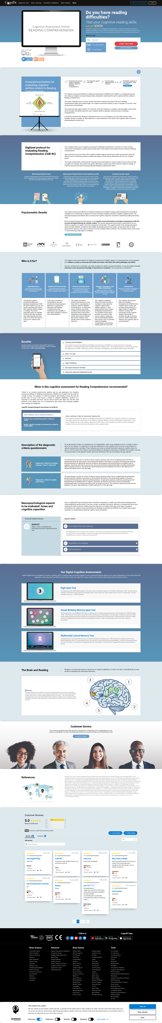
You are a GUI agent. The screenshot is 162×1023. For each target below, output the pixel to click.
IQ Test (113, 998)
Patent (113, 959)
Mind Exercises (115, 980)
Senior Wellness (55, 959)
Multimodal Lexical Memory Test (77, 635)
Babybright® (115, 963)
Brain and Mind (34, 953)
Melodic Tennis (77, 984)
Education (114, 957)
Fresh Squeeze (96, 969)
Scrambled (76, 986)
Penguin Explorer (97, 957)
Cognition (32, 963)
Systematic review (56, 967)
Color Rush (76, 992)
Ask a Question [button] (116, 833)
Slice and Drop (96, 984)
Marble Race (76, 982)
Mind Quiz (114, 976)
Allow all (142, 1006)
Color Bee (95, 961)
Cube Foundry (96, 967)
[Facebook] (68, 938)
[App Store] (125, 938)
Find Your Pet (77, 988)
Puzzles (94, 955)
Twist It (94, 986)
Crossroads (95, 965)
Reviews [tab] (28, 836)
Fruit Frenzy (76, 955)
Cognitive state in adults (58, 965)
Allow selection (143, 1012)
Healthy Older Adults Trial (58, 955)
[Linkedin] (84, 938)
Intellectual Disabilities (36, 967)
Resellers (113, 965)
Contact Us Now (81, 736)
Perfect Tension (96, 982)
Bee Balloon (95, 963)
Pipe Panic (76, 957)
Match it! (75, 976)
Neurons (32, 957)
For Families (114, 951)
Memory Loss (33, 965)
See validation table (73, 234)
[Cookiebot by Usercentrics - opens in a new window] (16, 1019)
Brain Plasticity (34, 959)
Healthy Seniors (56, 961)
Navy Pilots (54, 957)
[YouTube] (76, 938)
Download (127, 85)
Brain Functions (34, 969)
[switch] (57, 1019)
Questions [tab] (40, 836)
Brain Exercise (115, 972)
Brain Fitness (33, 961)
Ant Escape (76, 965)
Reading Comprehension (118, 992)
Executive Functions (35, 972)
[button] (38, 870)
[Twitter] (72, 938)
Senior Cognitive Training (58, 963)
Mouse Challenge (97, 980)
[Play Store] (111, 938)
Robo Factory (77, 963)
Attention (32, 980)
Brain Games (115, 984)
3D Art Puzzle (77, 994)
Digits (93, 959)
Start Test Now (126, 44)
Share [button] (30, 868)
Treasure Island (77, 967)
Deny (142, 1017)
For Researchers (116, 955)
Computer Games (56, 953)
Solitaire (75, 961)
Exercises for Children (117, 967)
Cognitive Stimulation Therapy (120, 978)
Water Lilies (95, 988)
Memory (31, 976)
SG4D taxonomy (56, 969)
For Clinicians (115, 953)
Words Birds (95, 992)
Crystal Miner (77, 959)
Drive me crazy (77, 972)
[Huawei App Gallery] (97, 938)
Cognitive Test (23, 3)
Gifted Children (115, 994)
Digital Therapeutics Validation (60, 951)
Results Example (126, 48)
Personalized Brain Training (119, 982)
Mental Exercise (115, 986)
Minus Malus (96, 978)
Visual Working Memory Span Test (78, 610)
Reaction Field (96, 990)
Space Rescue (77, 978)
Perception (32, 978)
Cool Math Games (116, 990)
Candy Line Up (96, 953)
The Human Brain (34, 951)
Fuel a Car (95, 974)
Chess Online (77, 951)
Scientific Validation (51, 3)
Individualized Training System (120, 974)
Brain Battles (115, 996)
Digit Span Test (68, 588)
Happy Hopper (96, 951)
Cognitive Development (118, 969)
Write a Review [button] (131, 833)
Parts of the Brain (34, 955)
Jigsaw (94, 972)
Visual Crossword (78, 974)
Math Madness (77, 980)
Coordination (33, 974)
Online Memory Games (117, 988)
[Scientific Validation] (81, 251)
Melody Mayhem (78, 990)
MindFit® (114, 961)
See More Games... (97, 994)
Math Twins (95, 976)
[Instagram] (80, 938)
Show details (101, 1019)
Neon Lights (76, 969)
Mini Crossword (77, 953)
